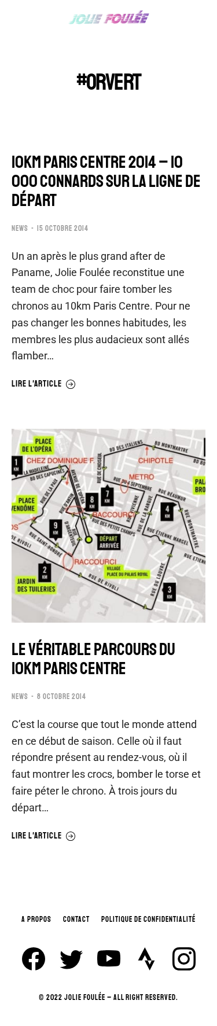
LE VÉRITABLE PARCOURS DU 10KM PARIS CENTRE (93, 659)
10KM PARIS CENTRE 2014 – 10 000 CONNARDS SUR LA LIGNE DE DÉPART (106, 181)
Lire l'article (37, 384)
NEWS (20, 228)
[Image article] (108, 526)
